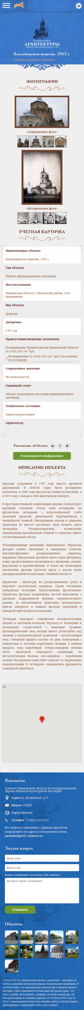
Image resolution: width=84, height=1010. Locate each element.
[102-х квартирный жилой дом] (41, 937)
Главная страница (26, 60)
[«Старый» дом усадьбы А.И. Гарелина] (26, 937)
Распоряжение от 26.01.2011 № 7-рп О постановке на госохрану (43, 358)
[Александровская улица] (56, 937)
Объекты (48, 60)
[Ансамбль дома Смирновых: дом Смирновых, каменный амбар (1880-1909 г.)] (56, 951)
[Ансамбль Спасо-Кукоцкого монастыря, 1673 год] (72, 951)
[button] (42, 720)
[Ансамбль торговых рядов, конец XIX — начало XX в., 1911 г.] (11, 966)
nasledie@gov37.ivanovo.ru (24, 836)
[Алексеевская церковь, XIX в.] (72, 937)
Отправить (20, 909)
